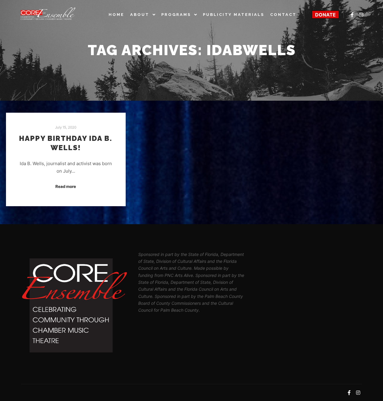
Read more (65, 186)
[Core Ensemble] (48, 14)
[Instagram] (361, 15)
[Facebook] (352, 15)
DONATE (325, 15)
